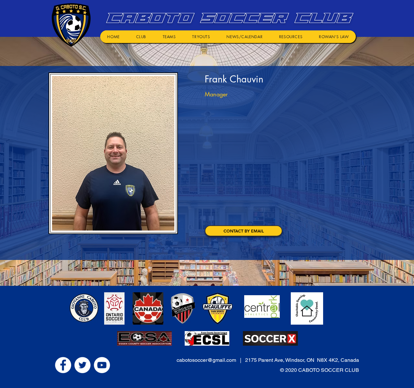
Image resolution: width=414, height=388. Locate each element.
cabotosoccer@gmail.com (206, 360)
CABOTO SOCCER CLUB (226, 18)
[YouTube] (102, 365)
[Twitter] (82, 365)
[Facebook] (63, 365)
